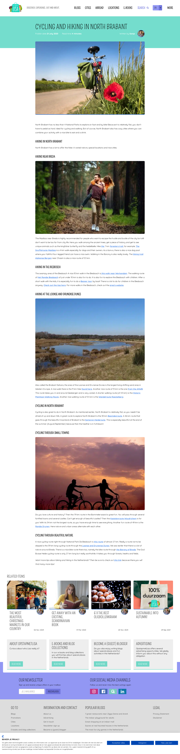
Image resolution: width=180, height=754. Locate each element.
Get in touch (48, 722)
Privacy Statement (161, 714)
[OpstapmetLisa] (15, 7)
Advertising (48, 718)
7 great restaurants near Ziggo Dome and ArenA (106, 714)
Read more (16, 664)
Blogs (77, 8)
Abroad (99, 8)
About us (47, 714)
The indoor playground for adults (99, 718)
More (170, 8)
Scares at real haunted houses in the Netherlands (106, 726)
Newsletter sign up (51, 726)
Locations (113, 8)
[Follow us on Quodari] (113, 691)
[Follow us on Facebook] (103, 691)
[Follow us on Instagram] (94, 691)
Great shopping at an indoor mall (99, 722)
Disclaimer (157, 718)
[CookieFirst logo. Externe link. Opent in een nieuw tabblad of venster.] (3, 736)
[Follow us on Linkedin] (122, 691)
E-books (128, 8)
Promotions (16, 718)
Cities (88, 8)
